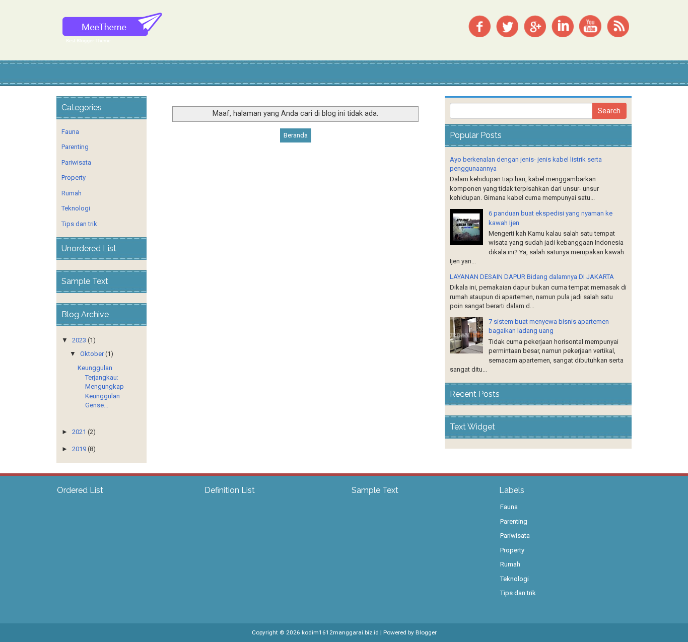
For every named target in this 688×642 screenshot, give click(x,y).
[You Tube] (590, 25)
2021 (79, 432)
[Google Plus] (535, 25)
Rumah (71, 193)
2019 (79, 449)
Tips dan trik (79, 224)
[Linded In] (562, 25)
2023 (79, 340)
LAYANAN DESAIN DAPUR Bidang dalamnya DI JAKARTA (532, 276)
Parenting (75, 147)
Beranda (296, 135)
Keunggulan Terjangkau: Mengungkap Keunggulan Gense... (101, 386)
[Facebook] (479, 25)
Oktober (92, 354)
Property (73, 177)
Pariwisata (76, 162)
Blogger (426, 632)
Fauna (70, 131)
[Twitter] (507, 25)
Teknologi (75, 208)
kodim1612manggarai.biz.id (340, 632)
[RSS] (618, 25)
